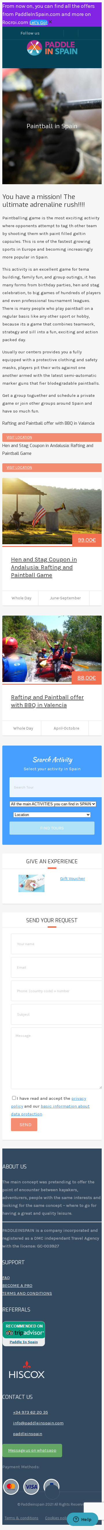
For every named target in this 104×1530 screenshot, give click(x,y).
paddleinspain (27, 1433)
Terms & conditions (21, 1518)
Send (25, 1124)
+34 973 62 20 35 (30, 1412)
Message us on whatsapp (32, 1450)
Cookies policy (57, 1518)
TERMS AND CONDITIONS (27, 1293)
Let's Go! (38, 22)
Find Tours (52, 828)
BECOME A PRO (17, 1285)
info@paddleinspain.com (38, 1423)
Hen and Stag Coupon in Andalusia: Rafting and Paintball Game (44, 567)
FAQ (6, 1277)
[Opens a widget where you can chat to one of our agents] (82, 1520)
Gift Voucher (72, 878)
